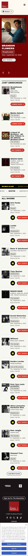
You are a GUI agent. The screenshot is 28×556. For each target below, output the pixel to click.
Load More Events (14, 474)
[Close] (26, 525)
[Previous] (3, 73)
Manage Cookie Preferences (14, 544)
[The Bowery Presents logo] (5, 5)
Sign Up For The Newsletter (14, 498)
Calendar (14, 521)
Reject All (14, 548)
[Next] (8, 73)
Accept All (14, 553)
